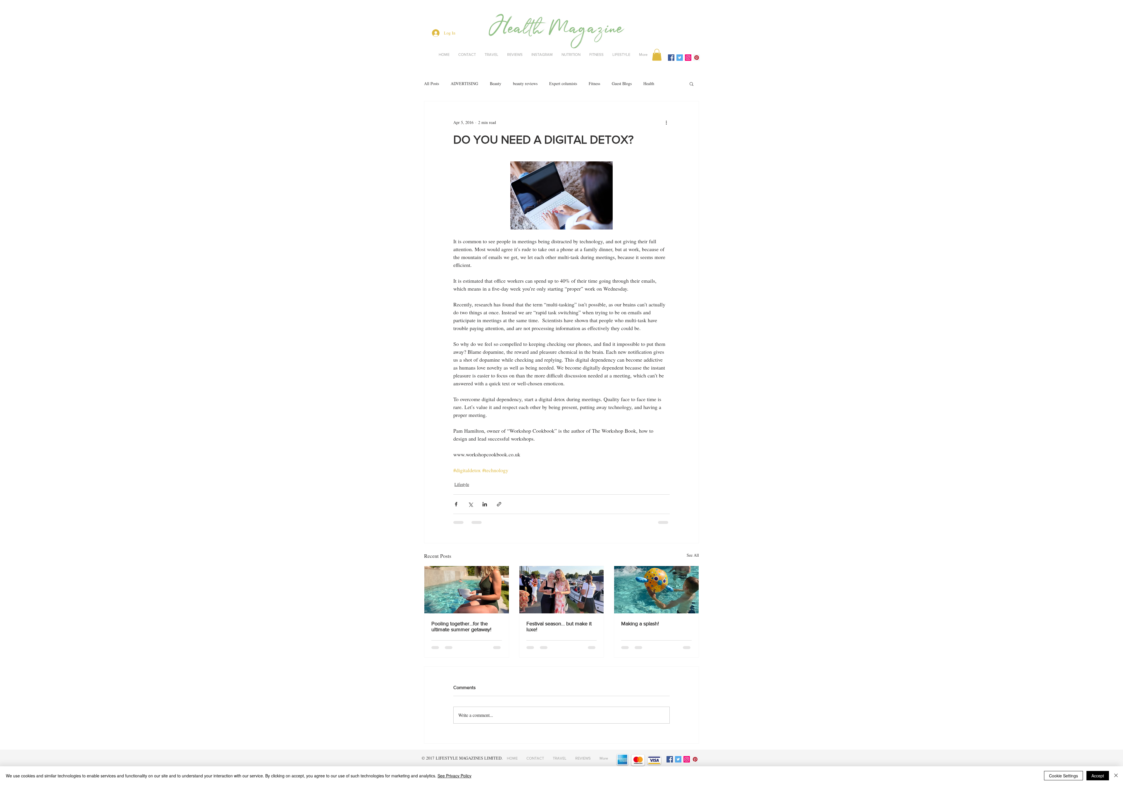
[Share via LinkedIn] (485, 504)
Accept (1097, 776)
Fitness (594, 83)
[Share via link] (499, 504)
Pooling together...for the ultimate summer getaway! (461, 626)
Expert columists (563, 83)
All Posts (431, 83)
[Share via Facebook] (456, 504)
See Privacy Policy (454, 776)
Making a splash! (640, 624)
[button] (657, 55)
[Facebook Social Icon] (671, 57)
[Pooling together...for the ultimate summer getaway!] (466, 589)
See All (693, 555)
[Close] (1115, 775)
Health (648, 83)
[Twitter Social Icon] (679, 57)
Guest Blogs (622, 83)
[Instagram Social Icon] (688, 57)
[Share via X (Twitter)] (470, 504)
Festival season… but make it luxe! (559, 626)
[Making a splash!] (656, 589)
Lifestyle (461, 484)
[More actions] (666, 122)
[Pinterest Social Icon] (696, 57)
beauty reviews (525, 83)
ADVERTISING (464, 83)
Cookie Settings (1063, 776)
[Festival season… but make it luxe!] (561, 589)
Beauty (495, 83)
